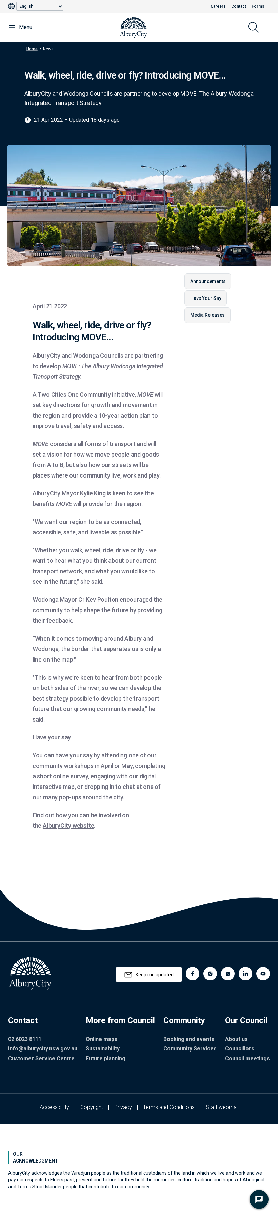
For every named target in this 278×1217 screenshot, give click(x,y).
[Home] (133, 27)
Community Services (190, 1048)
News (48, 48)
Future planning (105, 1058)
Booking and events (188, 1039)
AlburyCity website (68, 825)
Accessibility (54, 1107)
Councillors (239, 1048)
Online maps (101, 1039)
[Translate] (12, 6)
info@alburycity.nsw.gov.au (42, 1048)
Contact (238, 6)
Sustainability (103, 1048)
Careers (218, 6)
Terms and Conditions (169, 1107)
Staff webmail (222, 1107)
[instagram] (210, 973)
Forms (258, 6)
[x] (228, 973)
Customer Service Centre (41, 1058)
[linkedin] (245, 973)
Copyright (91, 1107)
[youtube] (263, 973)
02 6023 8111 (24, 1039)
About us (236, 1039)
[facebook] (192, 973)
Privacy (123, 1107)
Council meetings (247, 1058)
